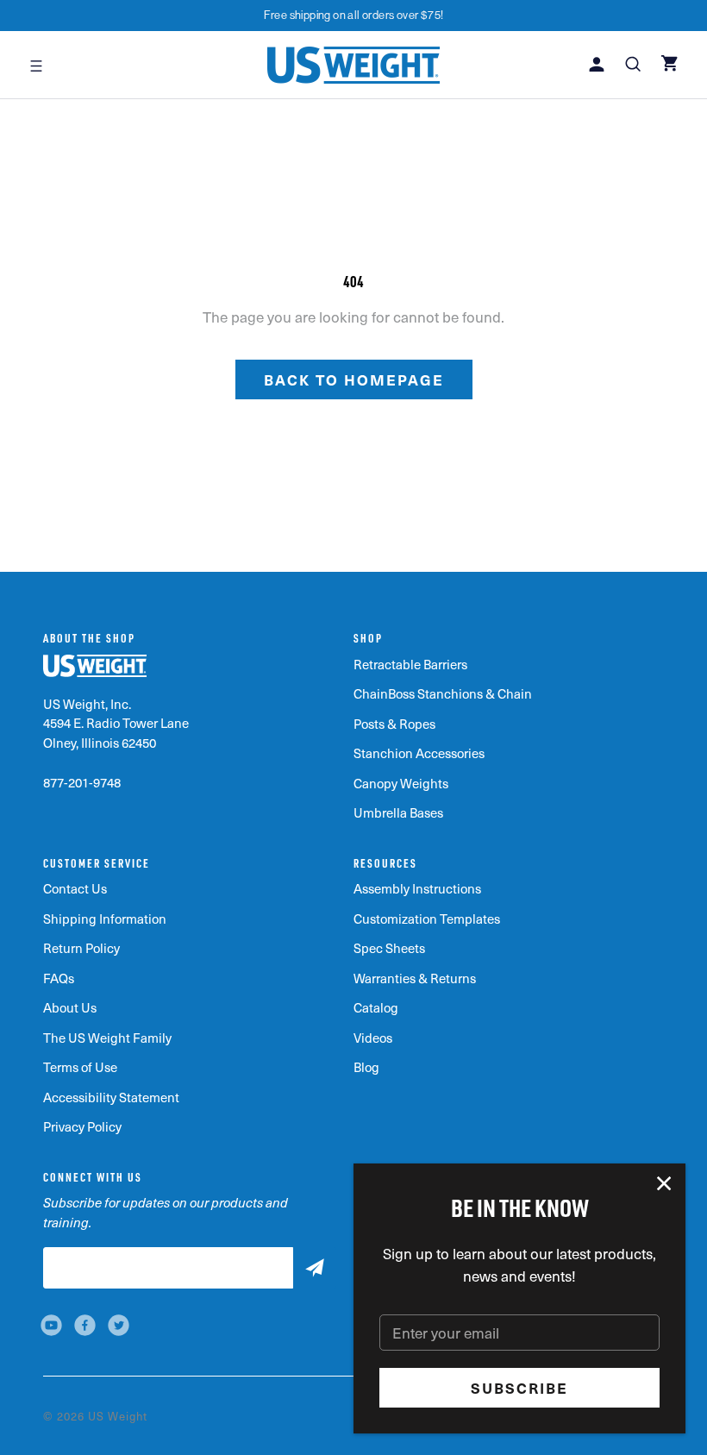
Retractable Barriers (410, 664)
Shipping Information (104, 918)
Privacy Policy (82, 1126)
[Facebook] (85, 1325)
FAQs (58, 978)
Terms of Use (80, 1066)
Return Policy (81, 947)
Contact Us (75, 888)
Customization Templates (427, 918)
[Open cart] (671, 65)
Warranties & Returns (415, 978)
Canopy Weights (401, 783)
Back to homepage (354, 379)
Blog (366, 1066)
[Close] (665, 1184)
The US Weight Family (107, 1037)
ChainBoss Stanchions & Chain (443, 693)
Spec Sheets (389, 947)
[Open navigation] (36, 65)
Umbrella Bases (398, 812)
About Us (70, 1007)
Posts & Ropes (394, 723)
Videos (373, 1037)
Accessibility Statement (111, 1097)
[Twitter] (118, 1325)
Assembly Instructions (417, 888)
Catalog (376, 1007)
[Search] (634, 65)
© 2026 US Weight (95, 1416)
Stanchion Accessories (419, 752)
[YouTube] (51, 1325)
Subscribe (519, 1388)
